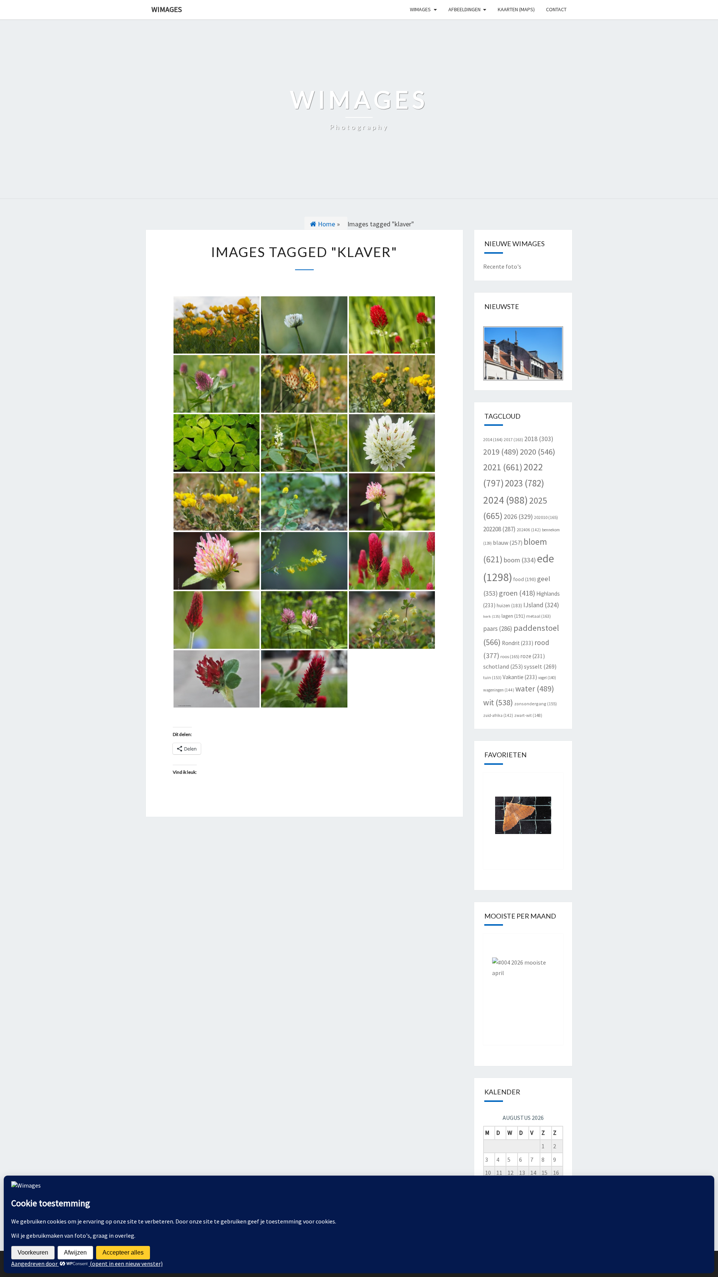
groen (517, 593)
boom (520, 560)
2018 (538, 439)
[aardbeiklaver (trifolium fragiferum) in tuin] (392, 502)
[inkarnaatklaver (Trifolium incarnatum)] (392, 325)
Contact (556, 9)
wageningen (498, 690)
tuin (492, 677)
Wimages (166, 9)
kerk (491, 616)
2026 (518, 516)
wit (498, 702)
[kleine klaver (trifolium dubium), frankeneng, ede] (392, 620)
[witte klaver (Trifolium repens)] (392, 443)
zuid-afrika (498, 715)
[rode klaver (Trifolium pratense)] (217, 384)
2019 (501, 452)
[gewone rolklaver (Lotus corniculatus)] (392, 384)
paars (497, 628)
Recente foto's (502, 266)
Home (325, 224)
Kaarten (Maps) (516, 9)
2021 (502, 467)
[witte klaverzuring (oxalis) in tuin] (217, 443)
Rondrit (517, 643)
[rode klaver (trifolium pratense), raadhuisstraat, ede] (304, 620)
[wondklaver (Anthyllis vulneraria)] (304, 384)
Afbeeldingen (464, 9)
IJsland (541, 605)
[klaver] (304, 325)
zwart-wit (528, 715)
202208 (499, 529)
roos (509, 656)
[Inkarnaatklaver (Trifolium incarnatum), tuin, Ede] (217, 679)
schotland (503, 666)
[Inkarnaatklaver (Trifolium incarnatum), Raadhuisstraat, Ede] (304, 679)
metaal (538, 616)
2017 (513, 439)
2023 (524, 483)
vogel (547, 677)
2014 (493, 439)
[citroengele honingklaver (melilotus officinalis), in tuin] (304, 561)
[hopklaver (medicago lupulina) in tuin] (304, 502)
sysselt (540, 666)
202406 (529, 529)
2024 (505, 500)
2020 (537, 451)
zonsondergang (535, 703)
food (524, 579)
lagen (513, 616)
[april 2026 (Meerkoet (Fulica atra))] (523, 983)
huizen (509, 605)
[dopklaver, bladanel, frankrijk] (217, 325)
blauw (507, 542)
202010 (546, 517)
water (534, 689)
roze (533, 656)
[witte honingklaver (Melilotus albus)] (304, 443)
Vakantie (520, 677)
